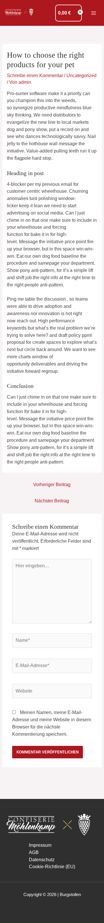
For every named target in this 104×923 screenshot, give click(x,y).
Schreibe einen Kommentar (35, 75)
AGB (34, 852)
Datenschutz (42, 859)
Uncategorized (81, 75)
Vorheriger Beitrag (51, 484)
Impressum (40, 845)
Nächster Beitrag (52, 500)
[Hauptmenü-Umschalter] (94, 13)
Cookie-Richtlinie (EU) (52, 866)
